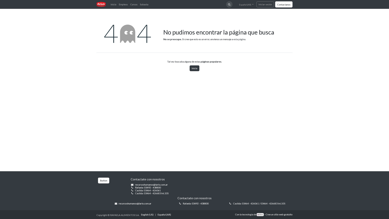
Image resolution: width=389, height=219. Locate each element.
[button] (229, 4)
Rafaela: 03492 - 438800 (148, 187)
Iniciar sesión (265, 4)
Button (103, 180)
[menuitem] (113, 4)
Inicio (194, 68)
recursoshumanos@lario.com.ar (151, 184)
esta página (239, 39)
